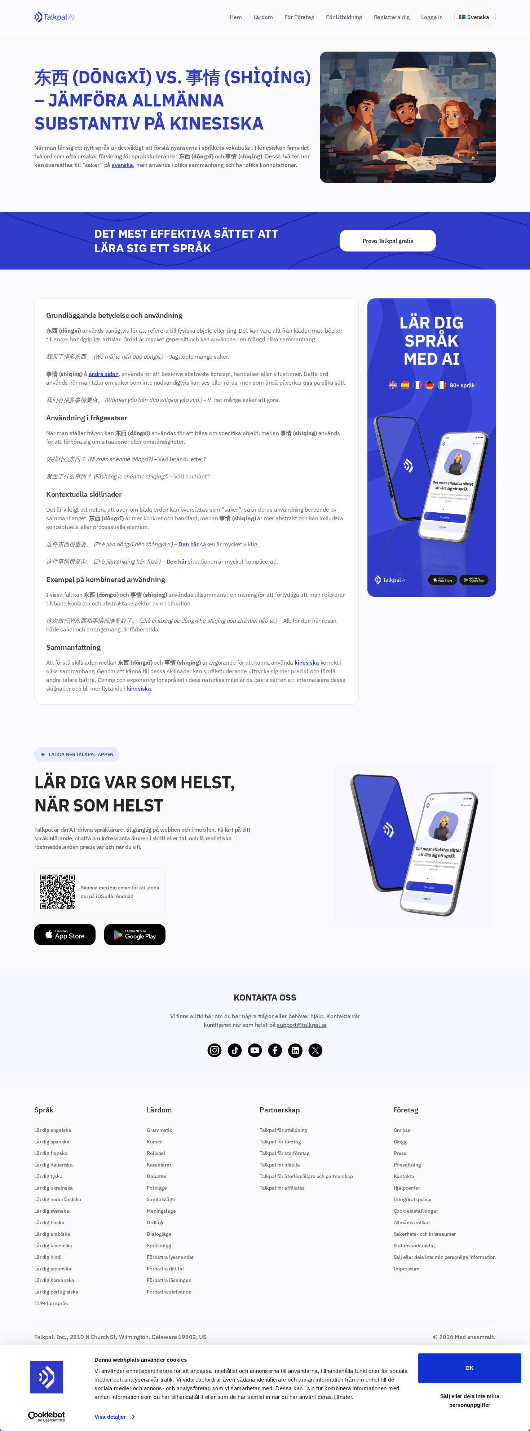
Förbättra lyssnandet (170, 1257)
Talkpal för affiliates (282, 1188)
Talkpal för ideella (280, 1164)
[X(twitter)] (315, 1050)
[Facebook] (275, 1050)
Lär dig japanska (52, 1268)
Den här (188, 544)
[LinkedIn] (295, 1050)
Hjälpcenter (407, 1188)
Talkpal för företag (280, 1141)
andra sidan (104, 373)
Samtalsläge (161, 1199)
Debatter (157, 1176)
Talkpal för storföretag (285, 1153)
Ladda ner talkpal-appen (81, 754)
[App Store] (65, 934)
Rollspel (156, 1153)
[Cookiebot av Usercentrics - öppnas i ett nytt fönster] (46, 1417)
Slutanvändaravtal (414, 1245)
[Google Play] (134, 934)
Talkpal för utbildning (283, 1130)
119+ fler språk (51, 1303)
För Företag (299, 17)
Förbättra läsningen (169, 1280)
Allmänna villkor (412, 1222)
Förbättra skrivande (169, 1291)
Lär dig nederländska (57, 1199)
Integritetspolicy (412, 1199)
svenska (122, 165)
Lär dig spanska (52, 1141)
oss (307, 382)
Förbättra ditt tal (165, 1268)
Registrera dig (392, 17)
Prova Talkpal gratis (388, 240)
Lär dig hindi (48, 1257)
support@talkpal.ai (301, 1024)
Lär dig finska (49, 1222)
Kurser (154, 1141)
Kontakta (404, 1176)
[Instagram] (214, 1050)
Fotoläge (157, 1188)
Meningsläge (161, 1211)
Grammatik (159, 1130)
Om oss (402, 1130)
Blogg (400, 1141)
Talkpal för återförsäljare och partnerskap (306, 1176)
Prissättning (407, 1164)
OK (469, 1368)
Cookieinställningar (416, 1211)
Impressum (407, 1268)
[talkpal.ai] (54, 17)
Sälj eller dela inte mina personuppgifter (469, 1400)
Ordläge (156, 1222)
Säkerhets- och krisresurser (425, 1234)
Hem (236, 17)
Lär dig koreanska (54, 1280)
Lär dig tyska (48, 1176)
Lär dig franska (51, 1153)
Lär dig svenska (51, 1211)
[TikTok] (235, 1050)
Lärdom (263, 17)
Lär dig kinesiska (53, 1245)
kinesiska (307, 662)
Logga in (432, 17)
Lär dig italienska (53, 1164)
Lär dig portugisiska (56, 1291)
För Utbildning (344, 17)
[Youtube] (255, 1050)
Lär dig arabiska (52, 1234)
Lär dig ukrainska (53, 1188)
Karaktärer (159, 1164)
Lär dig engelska (52, 1130)
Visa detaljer (110, 1417)
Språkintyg (159, 1245)
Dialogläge (159, 1234)
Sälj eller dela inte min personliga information (445, 1257)
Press (400, 1153)
